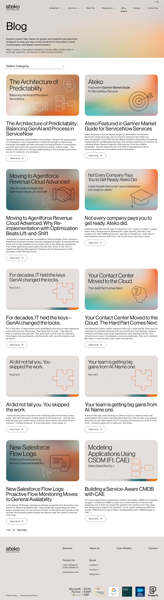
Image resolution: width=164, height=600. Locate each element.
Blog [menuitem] (124, 8)
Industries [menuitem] (54, 8)
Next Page (22, 530)
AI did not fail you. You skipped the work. (37, 407)
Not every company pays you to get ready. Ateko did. (118, 220)
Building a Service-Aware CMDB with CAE (119, 491)
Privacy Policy (11, 595)
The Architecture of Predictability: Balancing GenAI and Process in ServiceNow (42, 128)
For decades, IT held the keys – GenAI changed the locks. (38, 320)
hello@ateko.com (70, 572)
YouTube (93, 569)
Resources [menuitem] (107, 8)
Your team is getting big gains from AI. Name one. (121, 407)
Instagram (93, 574)
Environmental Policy (29, 595)
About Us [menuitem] (90, 8)
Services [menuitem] (72, 8)
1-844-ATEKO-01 (70, 565)
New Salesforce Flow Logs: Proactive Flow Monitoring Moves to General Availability (42, 494)
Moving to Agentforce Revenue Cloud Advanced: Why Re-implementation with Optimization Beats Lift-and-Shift (42, 225)
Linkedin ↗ (94, 565)
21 (14, 530)
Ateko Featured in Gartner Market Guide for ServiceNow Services (120, 126)
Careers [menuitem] (136, 8)
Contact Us (69, 560)
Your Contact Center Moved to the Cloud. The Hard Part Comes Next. (121, 320)
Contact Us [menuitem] (153, 8)
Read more (15, 158)
